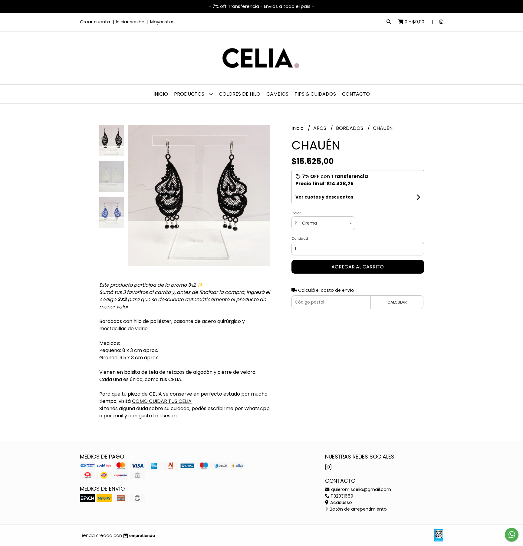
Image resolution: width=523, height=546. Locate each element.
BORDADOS (350, 128)
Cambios (277, 93)
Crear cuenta (95, 21)
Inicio (160, 93)
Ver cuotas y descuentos (324, 197)
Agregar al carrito (357, 266)
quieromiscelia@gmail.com (360, 489)
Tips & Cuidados (315, 93)
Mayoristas (162, 21)
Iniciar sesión (130, 21)
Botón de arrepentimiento (357, 509)
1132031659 (341, 496)
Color (296, 213)
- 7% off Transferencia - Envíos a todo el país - (261, 6)
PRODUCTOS (190, 93)
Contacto (356, 93)
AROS (320, 128)
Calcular (397, 302)
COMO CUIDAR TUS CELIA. (162, 401)
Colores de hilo (239, 93)
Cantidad (299, 238)
